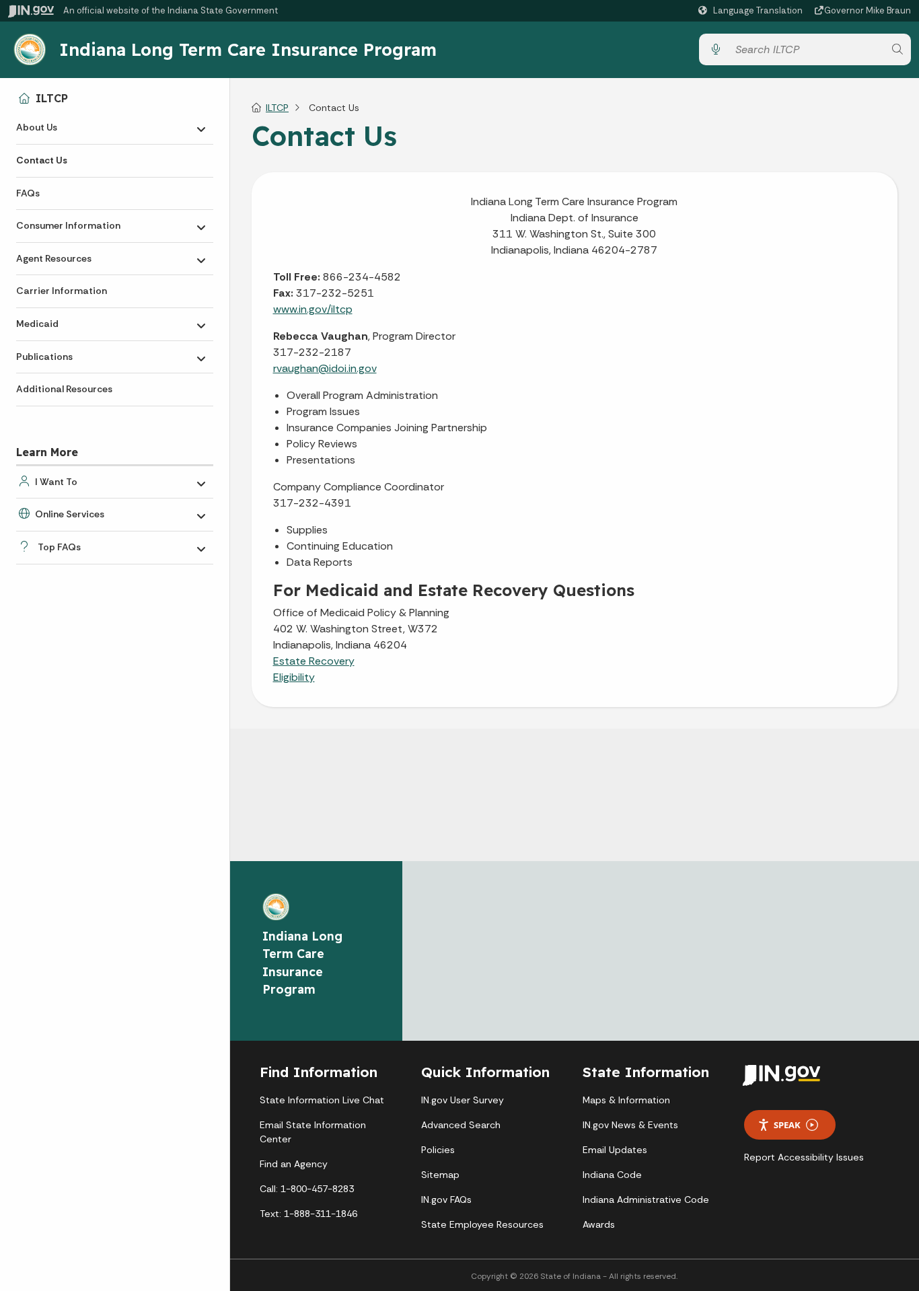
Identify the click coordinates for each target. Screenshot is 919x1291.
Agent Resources (53, 258)
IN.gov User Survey (462, 1100)
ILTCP (52, 98)
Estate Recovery (314, 661)
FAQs (28, 193)
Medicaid (37, 324)
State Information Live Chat (322, 1100)
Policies (438, 1150)
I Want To (56, 482)
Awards (599, 1224)
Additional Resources (64, 389)
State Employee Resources (482, 1224)
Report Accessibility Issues (804, 1157)
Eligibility (294, 677)
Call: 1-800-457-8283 (307, 1189)
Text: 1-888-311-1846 (308, 1214)
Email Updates (615, 1150)
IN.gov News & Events (630, 1125)
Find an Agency (294, 1164)
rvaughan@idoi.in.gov (325, 368)
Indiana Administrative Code (646, 1199)
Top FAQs (59, 547)
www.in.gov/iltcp (313, 309)
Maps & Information (626, 1100)
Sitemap (440, 1175)
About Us (36, 127)
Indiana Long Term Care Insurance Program (248, 49)
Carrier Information (61, 291)
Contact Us (41, 160)
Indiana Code (612, 1175)
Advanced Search (461, 1125)
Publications (44, 357)
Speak (787, 1125)
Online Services (69, 514)
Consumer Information (68, 225)
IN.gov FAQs (446, 1199)
